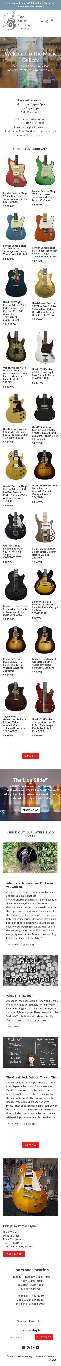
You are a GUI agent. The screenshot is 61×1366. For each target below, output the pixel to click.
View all (30, 756)
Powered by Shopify (44, 1356)
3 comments (29, 1124)
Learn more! (14, 1254)
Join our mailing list (30, 1330)
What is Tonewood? (19, 995)
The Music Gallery (23, 1356)
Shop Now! (30, 810)
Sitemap (21, 1321)
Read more (13, 945)
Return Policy (36, 1321)
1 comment (28, 945)
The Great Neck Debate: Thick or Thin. (32, 1077)
